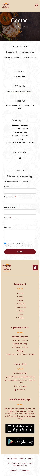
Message (7, 227)
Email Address (9, 197)
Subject (7, 218)
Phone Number (10, 207)
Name (6, 186)
